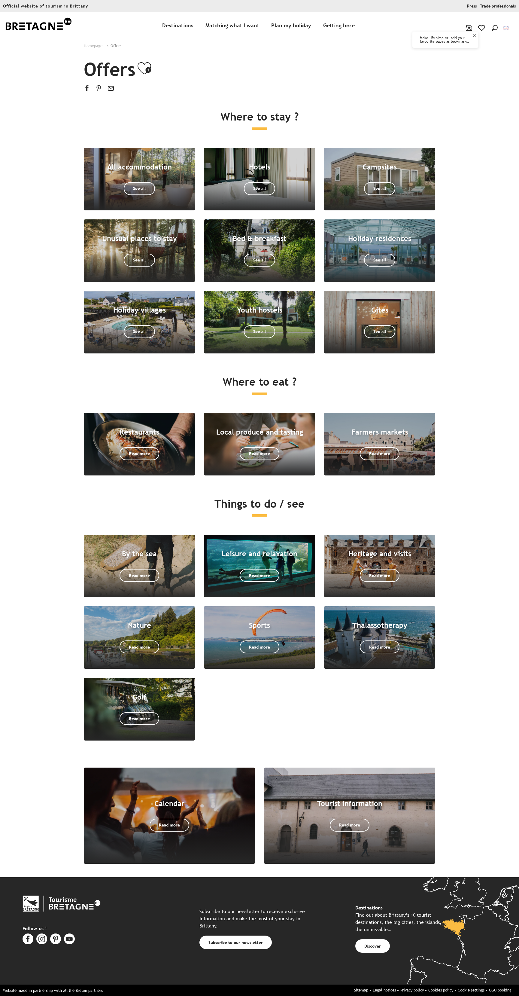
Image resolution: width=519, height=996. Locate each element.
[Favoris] (482, 28)
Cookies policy (440, 990)
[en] (506, 28)
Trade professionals (498, 6)
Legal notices (384, 990)
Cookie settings (471, 990)
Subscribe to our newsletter (235, 942)
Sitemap (361, 990)
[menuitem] (38, 25)
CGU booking (500, 990)
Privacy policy (412, 990)
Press (472, 6)
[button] (494, 28)
